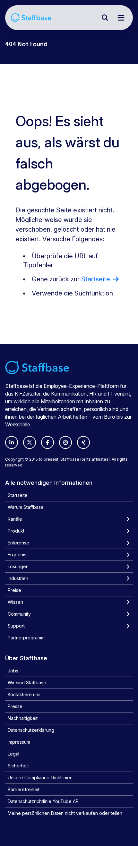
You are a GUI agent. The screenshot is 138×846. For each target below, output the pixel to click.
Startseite (18, 495)
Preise (14, 590)
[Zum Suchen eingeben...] (105, 18)
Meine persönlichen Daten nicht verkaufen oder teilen (65, 813)
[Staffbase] (31, 17)
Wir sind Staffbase (27, 682)
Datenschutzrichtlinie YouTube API (44, 801)
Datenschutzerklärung (31, 730)
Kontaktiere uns (24, 694)
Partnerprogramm (26, 637)
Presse (15, 706)
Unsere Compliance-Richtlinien (40, 777)
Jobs (13, 670)
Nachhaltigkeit (23, 718)
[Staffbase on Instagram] (65, 442)
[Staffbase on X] (29, 442)
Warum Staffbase (26, 507)
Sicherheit (18, 765)
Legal (13, 753)
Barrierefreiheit (23, 789)
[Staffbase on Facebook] (47, 442)
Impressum (19, 742)
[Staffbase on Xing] (83, 442)
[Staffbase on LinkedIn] (11, 442)
